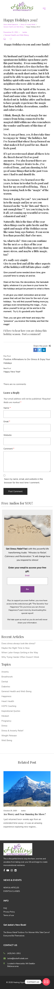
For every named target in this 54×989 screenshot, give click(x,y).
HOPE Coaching (8, 706)
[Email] (46, 982)
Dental (4, 681)
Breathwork (7, 676)
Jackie (23, 32)
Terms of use (8, 915)
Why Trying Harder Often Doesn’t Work (20, 657)
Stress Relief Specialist (10, 25)
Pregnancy (6, 721)
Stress (4, 725)
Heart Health (7, 701)
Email (6, 421)
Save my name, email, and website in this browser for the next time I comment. (23, 481)
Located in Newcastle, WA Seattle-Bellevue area (21, 965)
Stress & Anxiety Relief (27, 25)
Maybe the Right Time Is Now (15, 648)
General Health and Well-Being (13, 27)
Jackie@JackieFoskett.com (17, 958)
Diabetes (5, 686)
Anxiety (5, 671)
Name (7, 408)
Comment (8, 448)
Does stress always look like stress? (18, 643)
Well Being (6, 740)
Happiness (6, 696)
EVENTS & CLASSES (11, 891)
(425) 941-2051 (14, 953)
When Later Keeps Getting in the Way (19, 652)
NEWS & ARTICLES (11, 887)
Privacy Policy (9, 912)
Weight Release (9, 735)
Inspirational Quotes (10, 711)
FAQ (5, 908)
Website (7, 435)
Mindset (5, 716)
